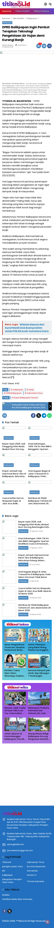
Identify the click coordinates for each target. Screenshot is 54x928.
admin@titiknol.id (15, 844)
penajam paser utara (12, 866)
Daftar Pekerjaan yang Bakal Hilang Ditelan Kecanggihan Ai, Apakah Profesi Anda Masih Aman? (38, 647)
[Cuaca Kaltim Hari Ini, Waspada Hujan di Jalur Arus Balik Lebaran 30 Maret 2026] (14, 488)
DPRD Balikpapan (13, 393)
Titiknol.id (6, 862)
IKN (3, 870)
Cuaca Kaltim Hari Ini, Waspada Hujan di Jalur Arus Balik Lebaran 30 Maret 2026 (14, 501)
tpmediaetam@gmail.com (20, 850)
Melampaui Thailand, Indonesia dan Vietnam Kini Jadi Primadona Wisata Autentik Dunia (38, 711)
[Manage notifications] (47, 922)
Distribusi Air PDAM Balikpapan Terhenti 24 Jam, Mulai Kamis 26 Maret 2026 (40, 501)
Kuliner (9, 702)
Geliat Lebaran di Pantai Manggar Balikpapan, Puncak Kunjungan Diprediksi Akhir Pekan (14, 736)
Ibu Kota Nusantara (36, 866)
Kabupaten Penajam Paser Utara (12, 881)
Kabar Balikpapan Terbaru (26, 397)
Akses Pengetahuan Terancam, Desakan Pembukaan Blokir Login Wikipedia (14, 647)
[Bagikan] (49, 46)
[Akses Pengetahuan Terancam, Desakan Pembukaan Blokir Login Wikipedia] (15, 635)
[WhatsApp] (49, 415)
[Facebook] (33, 415)
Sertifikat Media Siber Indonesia (17, 899)
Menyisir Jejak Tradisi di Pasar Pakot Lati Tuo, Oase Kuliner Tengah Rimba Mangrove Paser (15, 711)
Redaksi (5, 895)
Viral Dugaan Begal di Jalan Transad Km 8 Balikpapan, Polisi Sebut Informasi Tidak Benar (39, 474)
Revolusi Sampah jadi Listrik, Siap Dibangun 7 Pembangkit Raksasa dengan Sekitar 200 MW (39, 673)
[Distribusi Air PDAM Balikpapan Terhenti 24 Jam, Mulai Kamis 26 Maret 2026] (40, 488)
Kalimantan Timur (35, 393)
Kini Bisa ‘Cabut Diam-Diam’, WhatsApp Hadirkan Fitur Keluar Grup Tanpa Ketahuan (14, 673)
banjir (31, 389)
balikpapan (18, 389)
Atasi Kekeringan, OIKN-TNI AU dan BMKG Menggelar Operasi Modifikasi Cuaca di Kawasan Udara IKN (40, 447)
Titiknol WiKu (35, 702)
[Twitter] (38, 415)
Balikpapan (7, 23)
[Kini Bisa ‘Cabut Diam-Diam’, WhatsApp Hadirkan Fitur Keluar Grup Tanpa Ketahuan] (15, 661)
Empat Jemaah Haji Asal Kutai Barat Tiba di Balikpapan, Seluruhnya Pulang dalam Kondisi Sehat (14, 474)
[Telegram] (44, 415)
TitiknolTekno (11, 639)
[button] (45, 4)
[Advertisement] (27, 773)
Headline (33, 639)
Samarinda (32, 870)
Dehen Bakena (7, 45)
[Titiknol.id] (16, 4)
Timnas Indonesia (35, 881)
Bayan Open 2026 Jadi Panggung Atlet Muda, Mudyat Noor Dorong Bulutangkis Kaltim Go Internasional (13, 447)
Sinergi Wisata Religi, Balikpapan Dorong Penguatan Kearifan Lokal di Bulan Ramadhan (38, 736)
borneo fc (32, 875)
